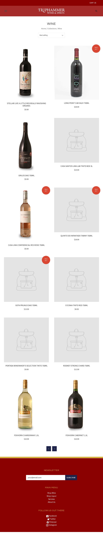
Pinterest (52, 522)
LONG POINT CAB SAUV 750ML (76, 103)
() (93, 3)
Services (51, 499)
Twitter (52, 519)
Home (43, 28)
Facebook (53, 516)
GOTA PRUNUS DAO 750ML (26, 305)
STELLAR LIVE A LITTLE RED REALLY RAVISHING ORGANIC (26, 104)
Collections (51, 28)
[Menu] (5, 11)
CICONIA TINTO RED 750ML (76, 305)
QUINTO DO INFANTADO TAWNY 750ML (77, 235)
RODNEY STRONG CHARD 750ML (76, 365)
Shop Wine (51, 493)
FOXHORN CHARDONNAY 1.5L (26, 435)
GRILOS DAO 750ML (26, 175)
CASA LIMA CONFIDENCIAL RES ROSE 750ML (26, 245)
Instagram (52, 525)
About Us (51, 502)
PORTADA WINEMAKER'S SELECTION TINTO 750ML (26, 365)
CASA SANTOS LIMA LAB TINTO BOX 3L (77, 166)
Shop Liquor (51, 496)
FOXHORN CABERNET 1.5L (77, 435)
